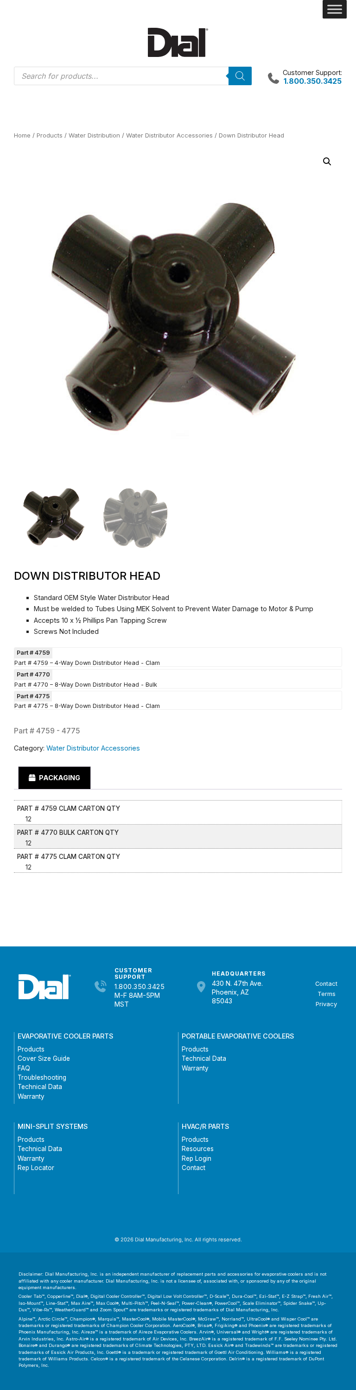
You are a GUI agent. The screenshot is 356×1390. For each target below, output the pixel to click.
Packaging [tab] (59, 778)
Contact (326, 983)
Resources (198, 1148)
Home (22, 135)
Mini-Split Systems (53, 1126)
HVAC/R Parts (205, 1126)
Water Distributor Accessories (169, 135)
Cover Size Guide (44, 1058)
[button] (327, 161)
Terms (327, 993)
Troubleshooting (42, 1077)
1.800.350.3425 (139, 986)
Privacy (326, 1004)
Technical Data (40, 1086)
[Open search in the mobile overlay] (133, 76)
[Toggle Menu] (334, 9)
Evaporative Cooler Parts (65, 1036)
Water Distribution (94, 135)
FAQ (24, 1068)
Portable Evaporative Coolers (238, 1036)
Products (50, 135)
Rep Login (196, 1158)
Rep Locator (36, 1167)
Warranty (31, 1096)
